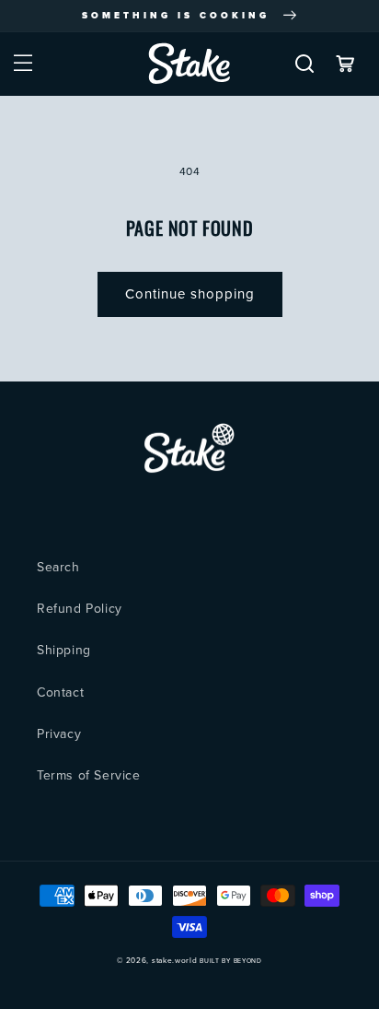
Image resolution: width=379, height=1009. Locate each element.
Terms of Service (89, 775)
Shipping (64, 650)
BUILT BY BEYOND (231, 961)
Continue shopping (190, 294)
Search (58, 567)
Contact (60, 692)
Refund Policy (79, 608)
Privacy (59, 734)
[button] (23, 63)
